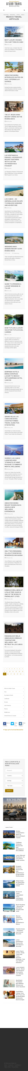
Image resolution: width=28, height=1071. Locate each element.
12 (16, 671)
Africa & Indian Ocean (9, 688)
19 (17, 674)
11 (13, 671)
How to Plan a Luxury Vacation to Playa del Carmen (14, 330)
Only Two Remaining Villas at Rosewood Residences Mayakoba (14, 553)
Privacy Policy (15, 1067)
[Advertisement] (14, 744)
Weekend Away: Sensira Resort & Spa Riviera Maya (13, 249)
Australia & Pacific (8, 695)
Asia (5, 691)
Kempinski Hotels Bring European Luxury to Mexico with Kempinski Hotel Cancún (13, 376)
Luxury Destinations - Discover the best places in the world (19, 943)
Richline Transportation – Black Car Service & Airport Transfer (20, 834)
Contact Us (10, 1065)
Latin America (7, 705)
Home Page (6, 14)
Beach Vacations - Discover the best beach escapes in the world (20, 908)
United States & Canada (10, 715)
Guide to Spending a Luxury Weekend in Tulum (13, 286)
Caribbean (6, 698)
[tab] (9, 827)
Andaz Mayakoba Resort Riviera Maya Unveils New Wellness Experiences (13, 507)
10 (9, 671)
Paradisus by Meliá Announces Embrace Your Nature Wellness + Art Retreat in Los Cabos (13, 640)
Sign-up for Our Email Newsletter (14, 729)
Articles (18, 14)
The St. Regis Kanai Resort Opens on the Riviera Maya (13, 117)
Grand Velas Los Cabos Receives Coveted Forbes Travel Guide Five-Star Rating (12, 421)
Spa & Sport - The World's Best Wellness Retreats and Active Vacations (20, 983)
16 (7, 674)
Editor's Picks (8, 1067)
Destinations (12, 14)
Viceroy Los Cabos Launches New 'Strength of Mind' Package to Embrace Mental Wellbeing (13, 462)
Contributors (18, 1065)
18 (14, 674)
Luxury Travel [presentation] (9, 827)
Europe (6, 702)
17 (11, 674)
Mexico (22, 14)
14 (22, 671)
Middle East (7, 712)
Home (5, 1065)
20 (20, 674)
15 (4, 674)
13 (19, 671)
